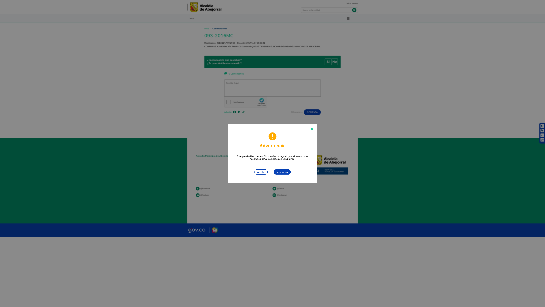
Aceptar (261, 172)
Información (282, 172)
